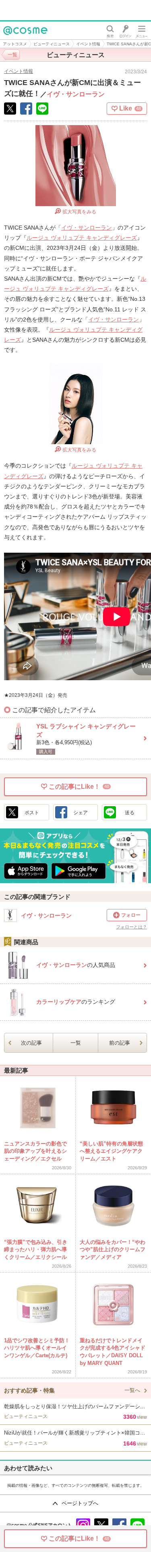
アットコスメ (15, 44)
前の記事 (119, 1043)
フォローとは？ (131, 927)
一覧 (75, 1043)
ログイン (125, 30)
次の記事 (31, 1043)
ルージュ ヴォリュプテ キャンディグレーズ (82, 237)
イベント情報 (88, 44)
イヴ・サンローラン (76, 94)
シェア (80, 812)
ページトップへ (80, 1503)
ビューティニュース (51, 44)
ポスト (32, 812)
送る (129, 812)
